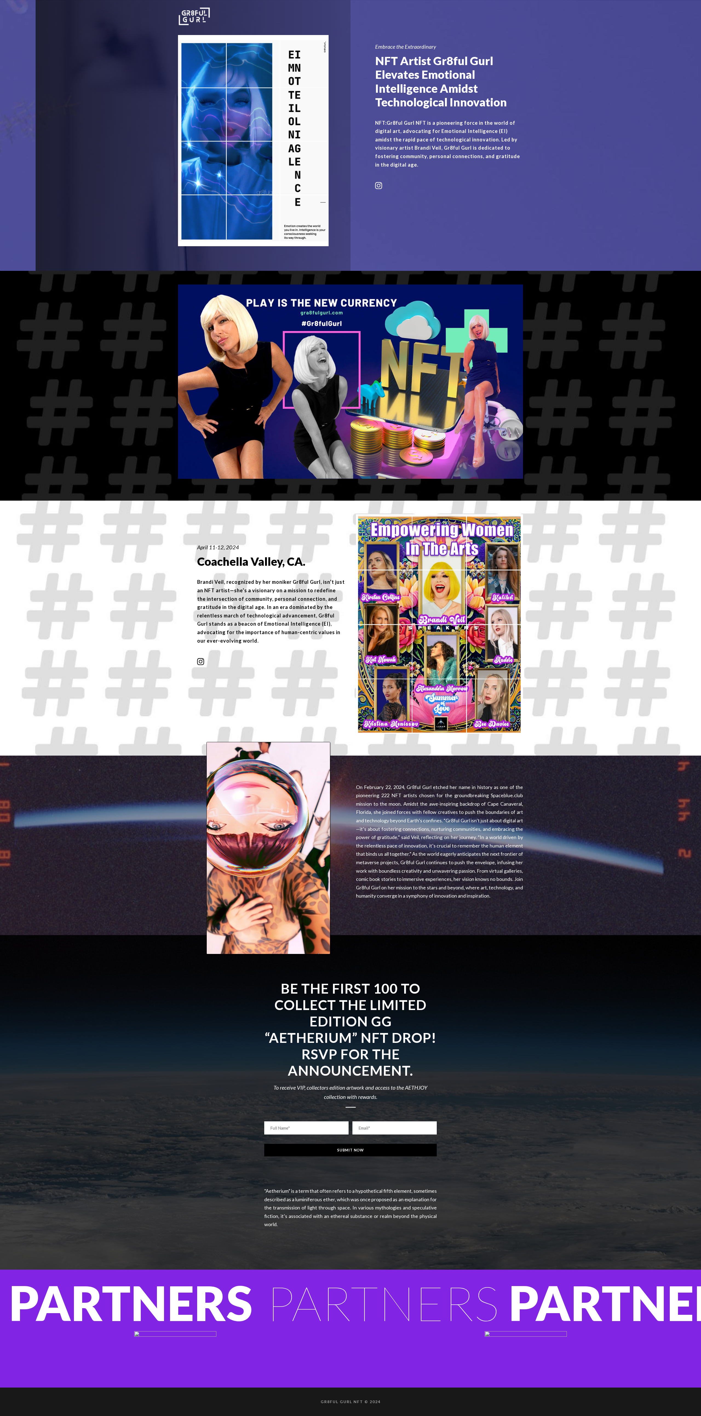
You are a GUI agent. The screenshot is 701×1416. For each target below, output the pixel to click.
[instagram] (378, 185)
